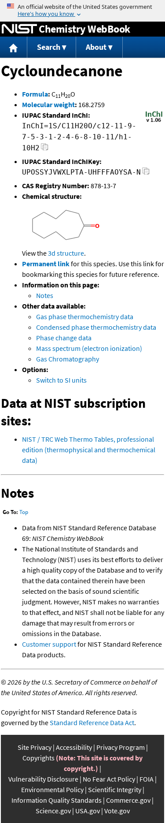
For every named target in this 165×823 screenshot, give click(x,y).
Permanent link (46, 263)
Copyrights (38, 757)
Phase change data (64, 337)
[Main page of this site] (13, 47)
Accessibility (74, 747)
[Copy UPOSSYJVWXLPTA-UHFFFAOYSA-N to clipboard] (146, 173)
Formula (35, 93)
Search (48, 47)
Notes (44, 295)
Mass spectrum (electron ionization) (89, 348)
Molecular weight (48, 104)
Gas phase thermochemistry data (84, 316)
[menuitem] (13, 47)
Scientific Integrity (114, 789)
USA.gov (87, 810)
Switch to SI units (61, 380)
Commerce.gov (128, 800)
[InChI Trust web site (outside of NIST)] (154, 121)
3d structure (66, 253)
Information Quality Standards (56, 800)
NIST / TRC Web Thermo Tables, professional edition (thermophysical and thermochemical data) (88, 450)
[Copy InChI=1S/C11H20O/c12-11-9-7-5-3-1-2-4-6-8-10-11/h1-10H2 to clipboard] (44, 149)
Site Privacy (34, 747)
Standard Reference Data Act (92, 722)
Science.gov (53, 810)
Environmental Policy (52, 789)
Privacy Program (120, 747)
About (96, 47)
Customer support (49, 644)
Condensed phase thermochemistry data (96, 327)
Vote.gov (117, 810)
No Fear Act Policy (109, 779)
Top (23, 512)
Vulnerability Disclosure (43, 779)
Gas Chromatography (67, 358)
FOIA (146, 779)
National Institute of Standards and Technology (19, 29)
